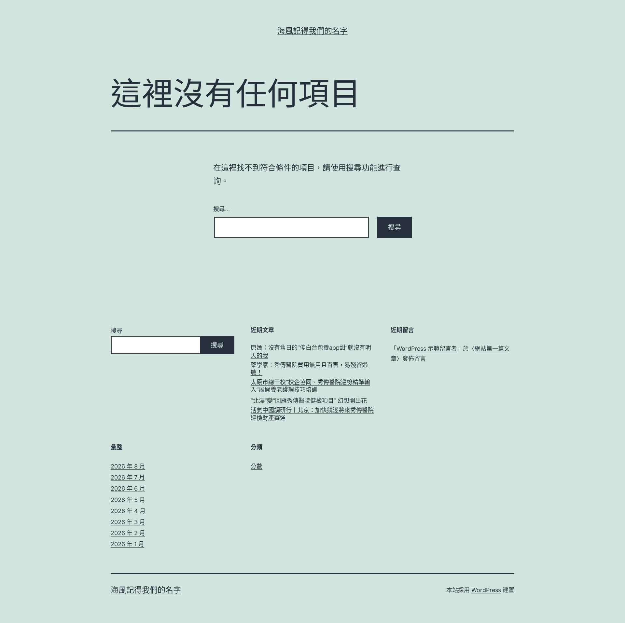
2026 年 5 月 (128, 499)
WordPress (486, 590)
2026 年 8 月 (128, 466)
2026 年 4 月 (128, 511)
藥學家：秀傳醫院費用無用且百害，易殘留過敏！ (309, 368)
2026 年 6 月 (128, 488)
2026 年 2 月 (128, 533)
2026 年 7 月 (128, 477)
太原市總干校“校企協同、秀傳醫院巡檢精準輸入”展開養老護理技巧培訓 (310, 386)
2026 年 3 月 (128, 522)
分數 (256, 466)
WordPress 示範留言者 (426, 348)
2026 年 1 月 (127, 544)
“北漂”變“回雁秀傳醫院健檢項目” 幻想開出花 (309, 400)
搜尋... (221, 208)
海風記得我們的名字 (312, 30)
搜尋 (116, 330)
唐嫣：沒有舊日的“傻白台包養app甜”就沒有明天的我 (311, 351)
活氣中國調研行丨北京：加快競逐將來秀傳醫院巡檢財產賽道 (312, 414)
